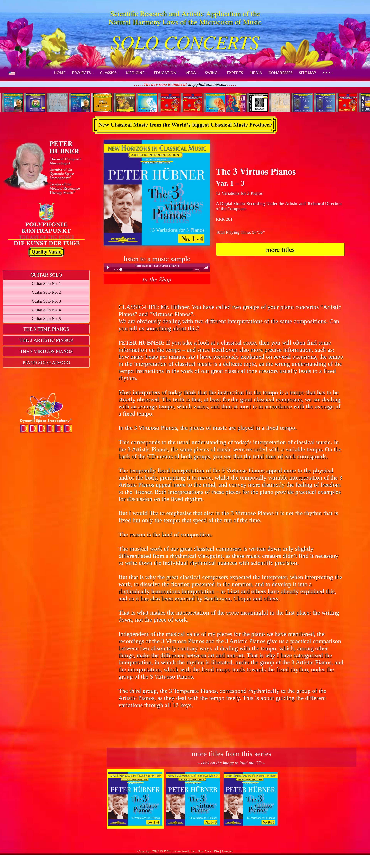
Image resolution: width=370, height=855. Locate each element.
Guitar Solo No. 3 (46, 301)
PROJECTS (82, 72)
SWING (211, 72)
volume (206, 267)
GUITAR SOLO (46, 274)
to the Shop (157, 279)
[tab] (46, 275)
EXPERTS (235, 72)
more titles (280, 249)
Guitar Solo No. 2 (46, 292)
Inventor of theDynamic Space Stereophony (62, 173)
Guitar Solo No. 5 (46, 318)
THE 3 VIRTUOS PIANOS (46, 351)
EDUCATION (165, 72)
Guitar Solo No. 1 (46, 283)
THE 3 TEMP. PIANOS (46, 328)
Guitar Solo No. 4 (46, 310)
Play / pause (108, 267)
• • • (327, 72)
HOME (60, 72)
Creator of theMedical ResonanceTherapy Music (65, 188)
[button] (13, 73)
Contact (227, 851)
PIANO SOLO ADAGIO (46, 362)
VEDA (191, 72)
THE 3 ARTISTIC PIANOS (46, 340)
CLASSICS (108, 72)
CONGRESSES (280, 72)
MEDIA (256, 72)
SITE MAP (307, 72)
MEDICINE (135, 72)
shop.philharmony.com (207, 84)
